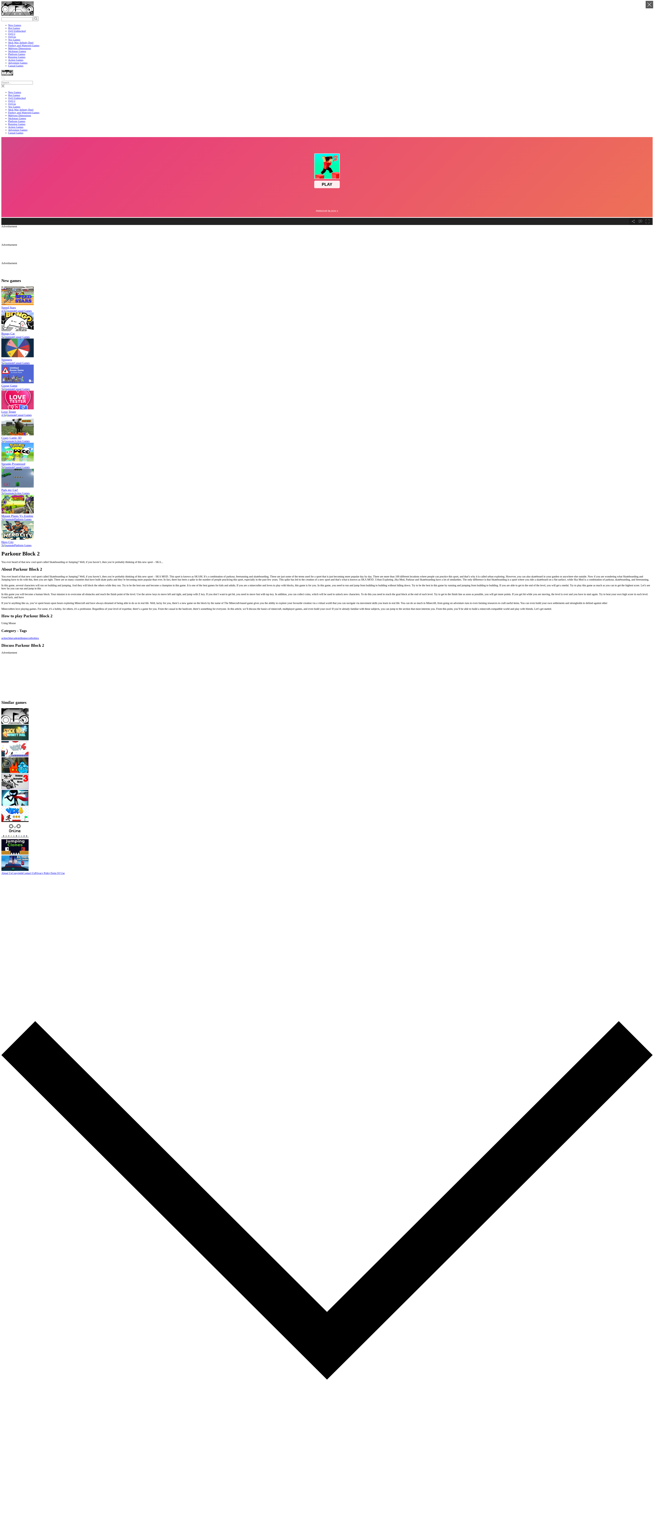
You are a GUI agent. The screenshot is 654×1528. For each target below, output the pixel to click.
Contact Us (29, 873)
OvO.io (12, 36)
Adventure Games (17, 62)
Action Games (15, 60)
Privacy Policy (43, 873)
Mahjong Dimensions (19, 48)
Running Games (16, 57)
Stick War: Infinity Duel (20, 42)
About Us (6, 873)
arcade (14, 638)
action (4, 638)
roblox (35, 638)
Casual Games (15, 65)
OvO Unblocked (17, 31)
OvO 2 (11, 34)
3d (9, 638)
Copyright (17, 873)
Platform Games (16, 54)
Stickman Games (17, 51)
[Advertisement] (84, 235)
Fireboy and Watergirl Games (23, 45)
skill (20, 638)
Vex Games (14, 39)
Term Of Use (58, 873)
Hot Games (14, 28)
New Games (14, 25)
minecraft (27, 638)
